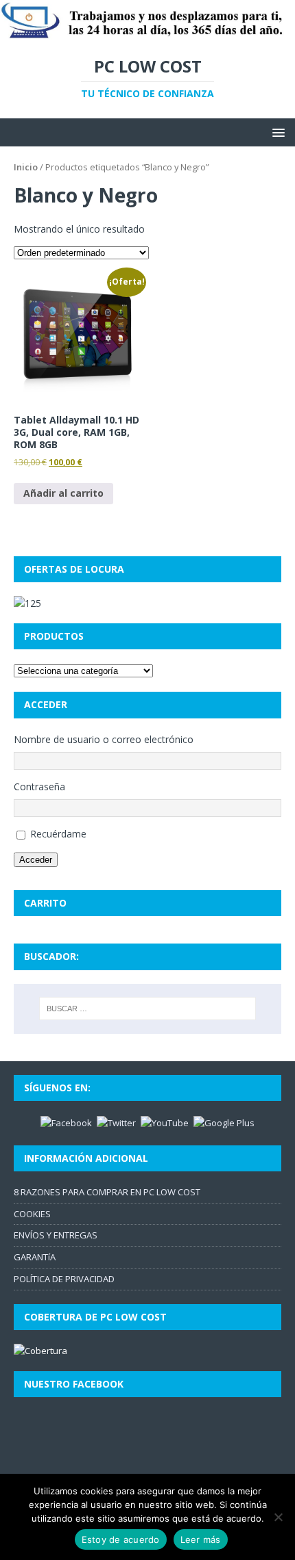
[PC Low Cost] (147, 32)
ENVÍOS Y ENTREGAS (55, 1235)
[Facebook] (66, 1122)
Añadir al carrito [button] (63, 492)
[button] (276, 132)
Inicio (26, 167)
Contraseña (39, 786)
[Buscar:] (147, 1008)
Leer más (200, 1539)
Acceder (35, 860)
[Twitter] (116, 1122)
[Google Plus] (224, 1122)
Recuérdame (58, 833)
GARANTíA (35, 1257)
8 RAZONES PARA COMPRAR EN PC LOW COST (107, 1192)
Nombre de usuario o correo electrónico (103, 739)
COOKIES (32, 1214)
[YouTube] (164, 1122)
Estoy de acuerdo (121, 1539)
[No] (278, 1517)
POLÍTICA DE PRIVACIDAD (64, 1279)
